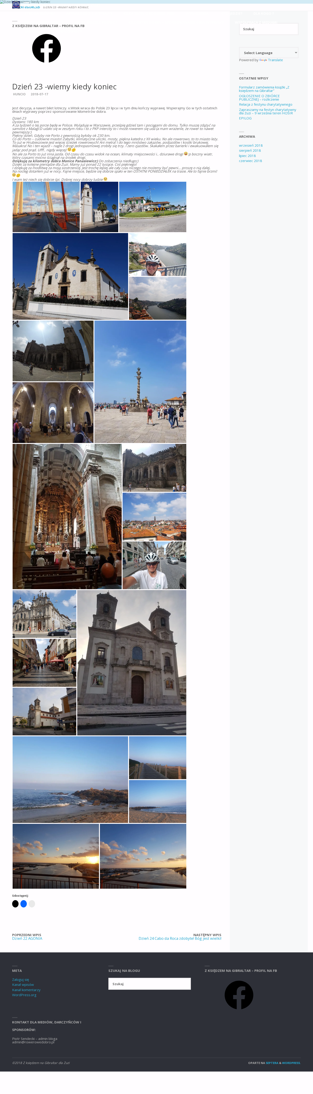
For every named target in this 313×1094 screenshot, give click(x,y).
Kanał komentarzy (26, 989)
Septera (271, 1063)
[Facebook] (46, 64)
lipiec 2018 (247, 155)
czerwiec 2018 (250, 160)
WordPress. (291, 1063)
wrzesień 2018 (251, 145)
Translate (275, 60)
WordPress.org (24, 994)
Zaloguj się (20, 979)
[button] (46, 207)
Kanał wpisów (23, 984)
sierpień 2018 (250, 150)
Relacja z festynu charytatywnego (265, 104)
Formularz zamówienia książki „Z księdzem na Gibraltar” (264, 89)
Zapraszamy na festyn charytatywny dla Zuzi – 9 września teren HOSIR (267, 111)
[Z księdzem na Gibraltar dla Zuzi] (16, 4)
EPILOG (245, 118)
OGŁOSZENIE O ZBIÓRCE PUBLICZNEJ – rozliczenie (259, 97)
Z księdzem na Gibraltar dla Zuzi (61, 4)
